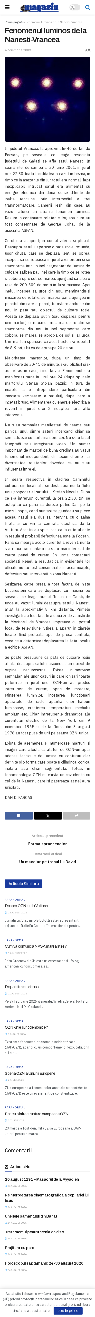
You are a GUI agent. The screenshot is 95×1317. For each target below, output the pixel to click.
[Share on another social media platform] (76, 816)
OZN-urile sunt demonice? (26, 1027)
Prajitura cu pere (19, 1248)
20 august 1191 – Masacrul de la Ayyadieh (42, 1179)
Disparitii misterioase (22, 987)
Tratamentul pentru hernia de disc (34, 1232)
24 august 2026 (17, 1185)
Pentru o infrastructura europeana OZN (37, 1114)
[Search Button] (87, 7)
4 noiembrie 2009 (18, 50)
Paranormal (15, 899)
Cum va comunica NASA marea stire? (35, 946)
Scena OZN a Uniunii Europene (30, 1073)
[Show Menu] (7, 7)
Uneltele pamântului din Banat (31, 1216)
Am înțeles (68, 1311)
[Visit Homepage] (39, 7)
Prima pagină (14, 22)
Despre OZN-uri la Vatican (26, 906)
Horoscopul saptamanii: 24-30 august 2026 (44, 1263)
